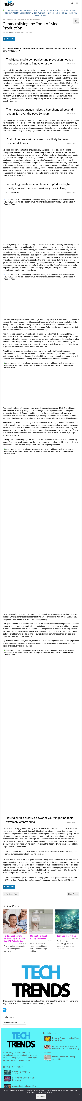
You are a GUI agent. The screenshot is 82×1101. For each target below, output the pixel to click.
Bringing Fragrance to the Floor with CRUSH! (65, 1039)
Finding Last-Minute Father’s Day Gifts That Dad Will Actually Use (61, 1048)
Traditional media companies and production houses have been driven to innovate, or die (39, 61)
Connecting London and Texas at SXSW (25, 1087)
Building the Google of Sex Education (23, 1079)
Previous (4, 932)
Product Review (20, 32)
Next (77, 932)
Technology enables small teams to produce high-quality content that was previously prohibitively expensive (38, 188)
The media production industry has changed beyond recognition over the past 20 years (39, 111)
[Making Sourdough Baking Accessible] (41, 921)
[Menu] (77, 3)
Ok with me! (41, 1096)
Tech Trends (28, 32)
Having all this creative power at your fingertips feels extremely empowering (39, 820)
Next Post (72, 894)
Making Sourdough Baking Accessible (63, 1058)
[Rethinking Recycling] (67, 921)
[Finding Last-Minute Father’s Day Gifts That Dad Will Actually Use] (15, 921)
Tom (7, 32)
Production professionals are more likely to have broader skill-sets (37, 141)
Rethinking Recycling (21, 1071)
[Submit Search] (4, 1010)
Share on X (71, 64)
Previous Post (11, 894)
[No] (79, 1094)
